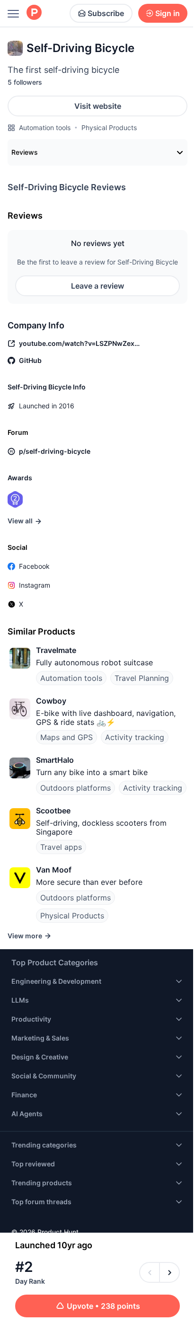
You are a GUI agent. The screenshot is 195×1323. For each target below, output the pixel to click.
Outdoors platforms (75, 788)
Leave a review (97, 286)
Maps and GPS (66, 737)
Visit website (97, 106)
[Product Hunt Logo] (34, 13)
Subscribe (106, 13)
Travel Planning (142, 678)
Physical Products (109, 127)
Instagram (34, 585)
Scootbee (53, 810)
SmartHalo (55, 760)
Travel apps (61, 847)
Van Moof (53, 869)
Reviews (24, 152)
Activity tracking (134, 737)
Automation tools (45, 127)
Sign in (167, 13)
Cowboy (51, 701)
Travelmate (56, 650)
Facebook (34, 566)
